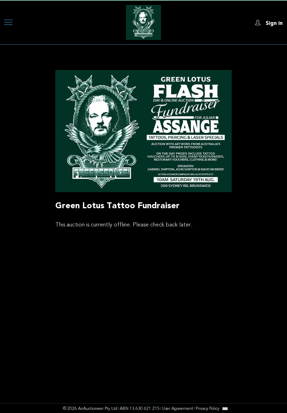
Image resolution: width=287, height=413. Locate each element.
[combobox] (225, 409)
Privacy (207, 409)
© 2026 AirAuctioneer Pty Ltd (90, 409)
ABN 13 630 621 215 (140, 409)
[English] (225, 408)
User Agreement (177, 409)
